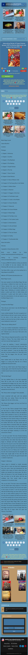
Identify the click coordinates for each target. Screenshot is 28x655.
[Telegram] (9, 71)
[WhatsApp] (7, 71)
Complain (23, 71)
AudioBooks (10, 648)
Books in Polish (15, 646)
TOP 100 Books (14, 643)
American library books (7, 38)
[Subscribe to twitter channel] (20, 646)
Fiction (15, 38)
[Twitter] (4, 71)
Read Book (7, 76)
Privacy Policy (7, 643)
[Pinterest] (6, 71)
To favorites (15, 71)
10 (10, 104)
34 (16, 104)
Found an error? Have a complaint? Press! (12, 561)
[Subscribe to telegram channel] (23, 646)
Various (6, 91)
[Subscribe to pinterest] (25, 646)
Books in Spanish (6, 646)
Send (14, 631)
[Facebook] (2, 71)
